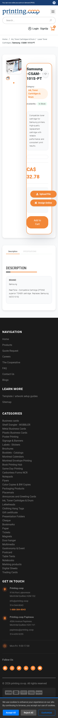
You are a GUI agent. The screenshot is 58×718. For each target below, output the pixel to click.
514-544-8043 (16, 605)
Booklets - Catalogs (12, 452)
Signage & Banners (12, 440)
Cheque (6, 520)
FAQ (4, 368)
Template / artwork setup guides (20, 396)
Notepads (7, 476)
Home (4, 39)
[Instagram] (12, 668)
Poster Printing (10, 436)
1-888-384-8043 (18, 609)
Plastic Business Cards (14, 432)
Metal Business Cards (14, 428)
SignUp (44, 28)
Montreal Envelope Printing (17, 460)
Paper (5, 528)
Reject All (28, 712)
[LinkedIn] (26, 668)
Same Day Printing (12, 468)
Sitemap (6, 402)
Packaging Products (13, 488)
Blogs (5, 379)
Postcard (7, 552)
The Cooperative (11, 362)
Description (12, 251)
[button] (13, 82)
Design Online (45, 203)
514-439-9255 (16, 634)
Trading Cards (10, 572)
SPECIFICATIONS (29, 251)
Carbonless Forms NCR (15, 472)
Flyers (5, 480)
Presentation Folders (13, 516)
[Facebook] (5, 668)
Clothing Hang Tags (13, 508)
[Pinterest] (33, 668)
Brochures (7, 448)
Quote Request (10, 350)
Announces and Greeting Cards (19, 496)
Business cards (10, 420)
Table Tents (8, 556)
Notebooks (8, 560)
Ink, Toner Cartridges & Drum (23, 39)
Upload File (45, 194)
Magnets (7, 536)
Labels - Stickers (11, 444)
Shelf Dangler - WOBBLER (16, 424)
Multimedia (8, 544)
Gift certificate (10, 512)
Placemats (8, 492)
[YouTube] (40, 668)
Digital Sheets (9, 568)
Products (7, 345)
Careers (6, 356)
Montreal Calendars (13, 456)
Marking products (11, 564)
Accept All (11, 712)
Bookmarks (8, 524)
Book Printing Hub (12, 464)
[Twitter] (19, 668)
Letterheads (8, 504)
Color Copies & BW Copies (16, 484)
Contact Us (8, 374)
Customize (46, 712)
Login (35, 28)
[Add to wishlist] (45, 73)
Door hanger (9, 540)
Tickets (6, 532)
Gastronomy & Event (13, 548)
